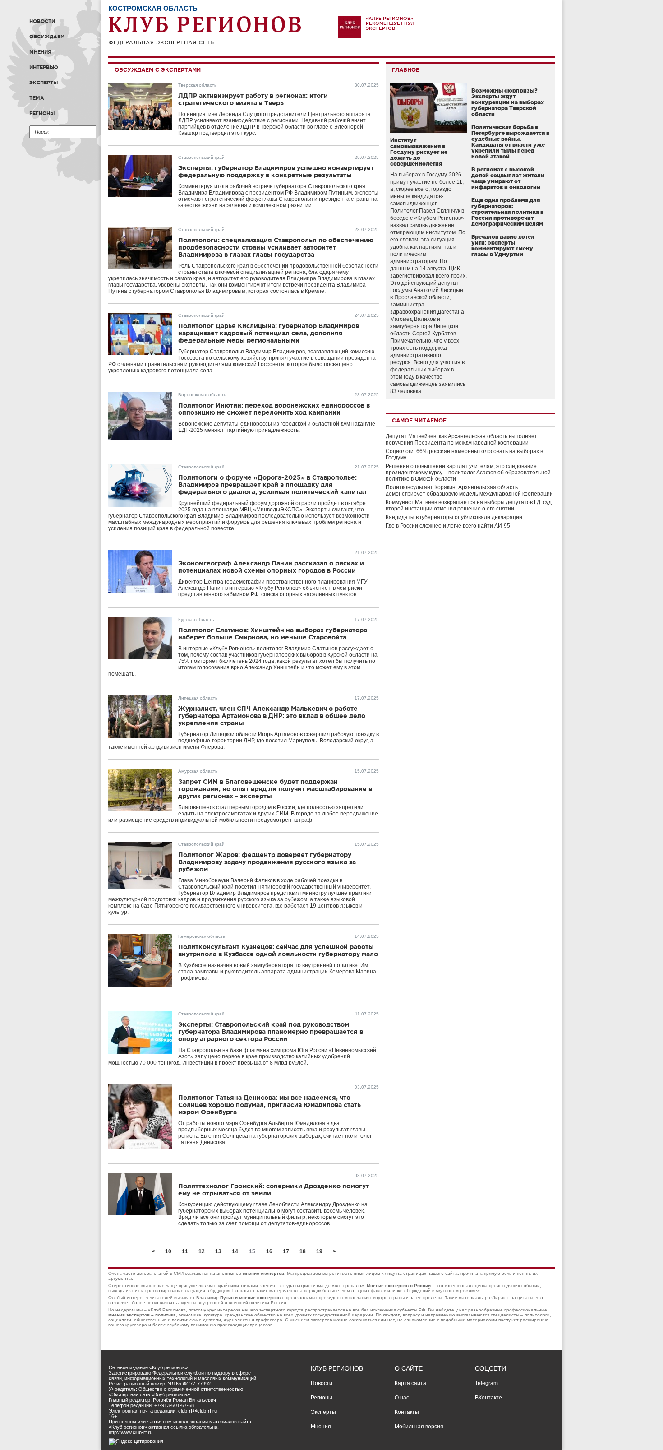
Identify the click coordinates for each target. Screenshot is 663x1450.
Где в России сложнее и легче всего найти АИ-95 (448, 526)
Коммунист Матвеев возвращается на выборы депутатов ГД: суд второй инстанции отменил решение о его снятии (469, 505)
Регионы (42, 113)
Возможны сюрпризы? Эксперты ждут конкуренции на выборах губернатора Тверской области (507, 102)
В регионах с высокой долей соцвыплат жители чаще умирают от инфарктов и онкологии (507, 178)
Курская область (196, 619)
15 (252, 1251)
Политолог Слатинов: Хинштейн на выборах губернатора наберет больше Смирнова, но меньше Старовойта (272, 633)
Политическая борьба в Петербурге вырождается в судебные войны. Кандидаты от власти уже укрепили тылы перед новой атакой (510, 141)
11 (185, 1251)
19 (319, 1251)
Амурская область (197, 771)
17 (286, 1251)
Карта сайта (410, 1383)
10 (168, 1251)
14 (235, 1251)
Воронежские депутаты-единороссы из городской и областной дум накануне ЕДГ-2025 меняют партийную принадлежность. (276, 427)
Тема (36, 98)
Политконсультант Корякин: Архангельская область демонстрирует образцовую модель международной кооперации (469, 490)
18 (302, 1251)
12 (201, 1251)
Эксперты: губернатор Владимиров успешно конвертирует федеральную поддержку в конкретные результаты (276, 171)
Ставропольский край (201, 157)
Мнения (40, 52)
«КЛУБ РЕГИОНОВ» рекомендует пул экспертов (390, 23)
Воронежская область (202, 394)
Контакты (407, 1412)
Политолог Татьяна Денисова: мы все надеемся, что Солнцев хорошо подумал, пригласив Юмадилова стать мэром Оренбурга (269, 1105)
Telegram (486, 1383)
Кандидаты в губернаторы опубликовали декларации (454, 517)
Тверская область (197, 85)
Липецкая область (197, 697)
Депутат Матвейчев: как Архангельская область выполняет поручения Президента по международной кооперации (461, 439)
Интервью (43, 67)
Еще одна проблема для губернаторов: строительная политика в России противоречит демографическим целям (507, 212)
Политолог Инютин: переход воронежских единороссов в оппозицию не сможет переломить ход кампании (274, 409)
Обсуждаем (47, 36)
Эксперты (43, 82)
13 (218, 1251)
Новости (42, 21)
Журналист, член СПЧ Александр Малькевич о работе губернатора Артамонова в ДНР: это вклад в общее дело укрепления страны (271, 716)
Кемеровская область (201, 936)
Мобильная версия (419, 1426)
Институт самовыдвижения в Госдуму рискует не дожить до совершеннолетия (418, 152)
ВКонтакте (488, 1397)
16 (269, 1251)
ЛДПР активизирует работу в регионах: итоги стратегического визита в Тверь (253, 99)
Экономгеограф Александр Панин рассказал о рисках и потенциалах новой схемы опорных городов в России (271, 567)
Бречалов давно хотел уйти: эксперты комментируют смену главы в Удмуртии (502, 245)
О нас (402, 1397)
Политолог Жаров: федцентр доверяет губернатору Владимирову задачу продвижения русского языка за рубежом (267, 862)
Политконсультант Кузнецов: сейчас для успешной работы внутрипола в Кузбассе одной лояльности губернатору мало (278, 950)
